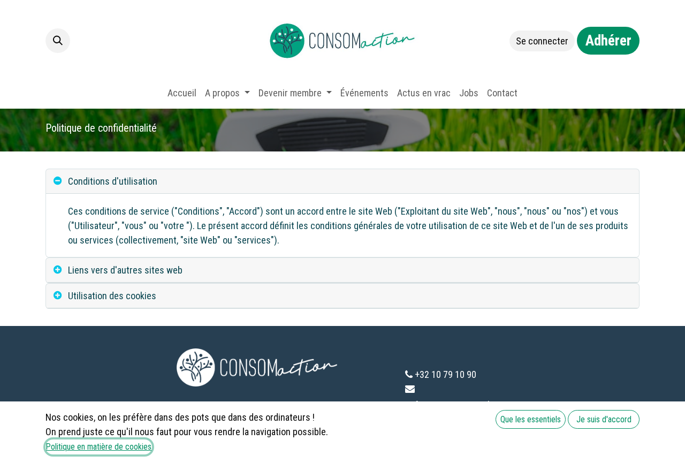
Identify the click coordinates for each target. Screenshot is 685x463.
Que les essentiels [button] (530, 419)
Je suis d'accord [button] (603, 419)
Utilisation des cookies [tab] (112, 295)
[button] (57, 40)
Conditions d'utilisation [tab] (112, 181)
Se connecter (542, 41)
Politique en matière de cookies (98, 447)
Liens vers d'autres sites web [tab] (125, 270)
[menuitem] (182, 92)
